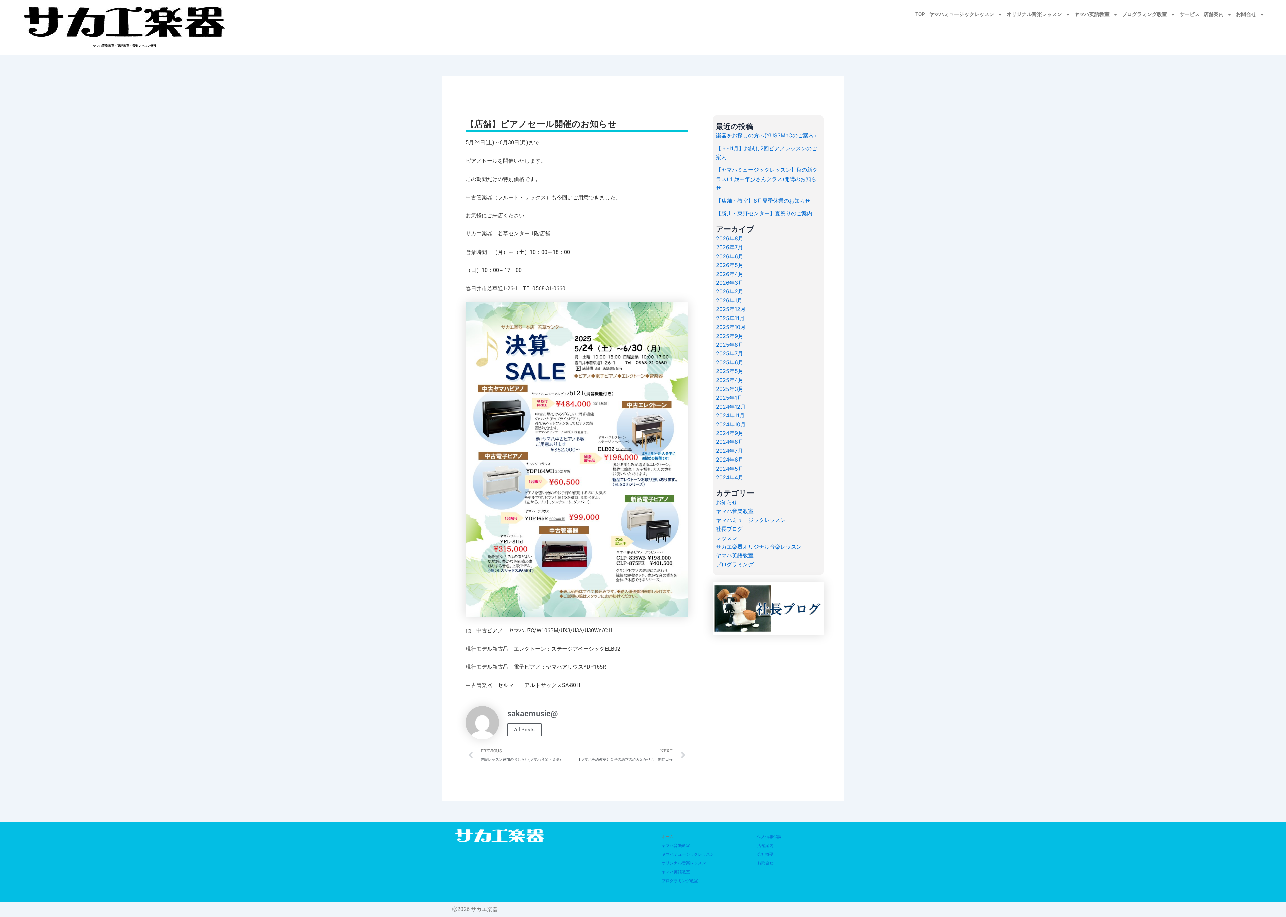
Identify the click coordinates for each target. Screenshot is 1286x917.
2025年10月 (731, 327)
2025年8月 (729, 344)
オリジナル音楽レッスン (1034, 14)
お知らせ (726, 502)
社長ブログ (729, 528)
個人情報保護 (769, 836)
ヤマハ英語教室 (735, 555)
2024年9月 (729, 433)
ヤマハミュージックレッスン (961, 14)
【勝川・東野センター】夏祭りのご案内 (764, 213)
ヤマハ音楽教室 (735, 511)
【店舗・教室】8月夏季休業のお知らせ (763, 200)
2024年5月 (729, 468)
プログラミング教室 (1144, 14)
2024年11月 (730, 415)
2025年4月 (729, 380)
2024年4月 (729, 477)
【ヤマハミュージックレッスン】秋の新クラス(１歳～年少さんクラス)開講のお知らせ (767, 178)
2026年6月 (729, 256)
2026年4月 (729, 274)
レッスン (726, 538)
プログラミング (735, 564)
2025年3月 (729, 388)
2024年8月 (729, 441)
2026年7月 (729, 247)
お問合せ (1246, 14)
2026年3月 (729, 282)
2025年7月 (729, 353)
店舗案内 (1214, 14)
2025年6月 (729, 362)
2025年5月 (729, 371)
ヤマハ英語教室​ (1092, 14)
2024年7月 (729, 450)
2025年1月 (729, 397)
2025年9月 (729, 336)
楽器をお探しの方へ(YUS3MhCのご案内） (767, 135)
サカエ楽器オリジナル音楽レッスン (759, 546)
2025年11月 (730, 318)
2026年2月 (729, 291)
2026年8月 (729, 238)
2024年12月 (731, 406)
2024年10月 (731, 424)
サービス (1190, 14)
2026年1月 (729, 300)
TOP (920, 14)
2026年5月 (729, 265)
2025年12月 (731, 309)
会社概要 (765, 854)
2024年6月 (729, 459)
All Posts (524, 730)
